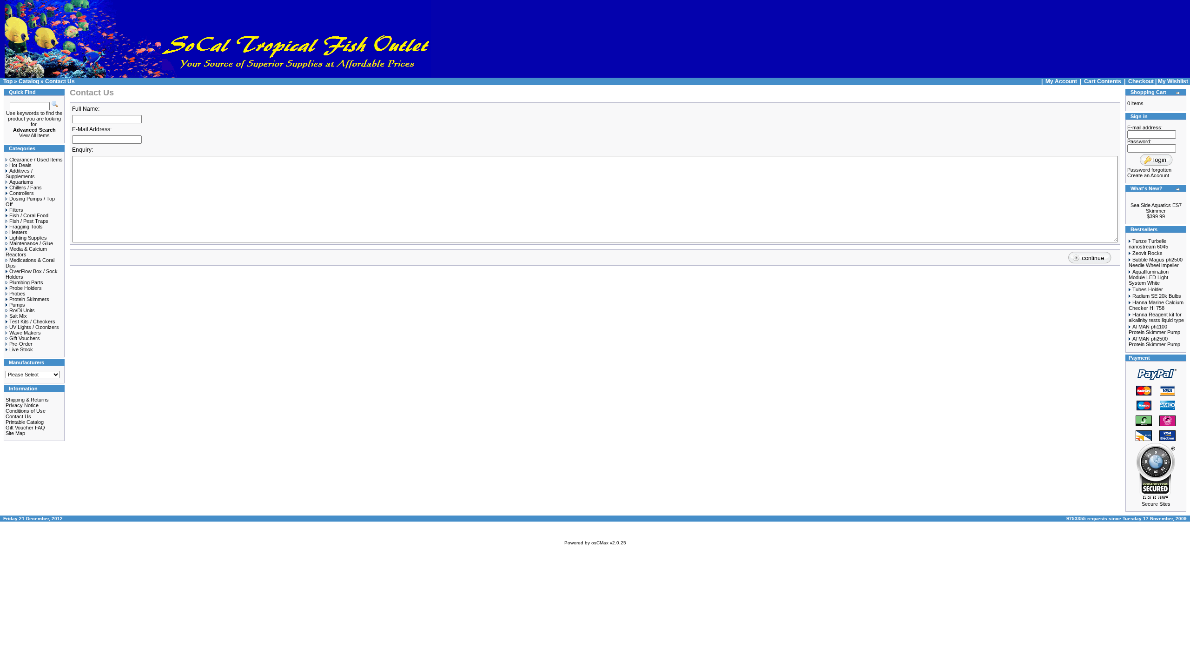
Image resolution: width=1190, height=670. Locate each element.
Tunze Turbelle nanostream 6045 (1148, 243)
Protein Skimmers (29, 299)
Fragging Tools (26, 226)
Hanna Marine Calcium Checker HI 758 (1156, 305)
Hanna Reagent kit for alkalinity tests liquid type (1156, 317)
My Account (1061, 81)
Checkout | (1143, 81)
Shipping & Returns (27, 399)
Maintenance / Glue (31, 243)
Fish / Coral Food (28, 215)
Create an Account (1148, 175)
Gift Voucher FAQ (25, 427)
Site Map (15, 433)
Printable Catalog (25, 422)
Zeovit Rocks (1147, 253)
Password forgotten (1149, 170)
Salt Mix (18, 316)
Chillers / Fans (25, 187)
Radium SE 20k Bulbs (1156, 296)
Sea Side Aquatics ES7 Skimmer (1156, 208)
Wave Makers (25, 332)
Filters (16, 210)
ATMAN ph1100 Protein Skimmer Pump (1154, 329)
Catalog (29, 81)
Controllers (21, 193)
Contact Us (60, 81)
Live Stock (21, 349)
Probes (17, 293)
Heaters (18, 232)
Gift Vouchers (24, 338)
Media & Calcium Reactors (26, 251)
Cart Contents (1102, 81)
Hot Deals (20, 165)
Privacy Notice (22, 405)
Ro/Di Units (22, 310)
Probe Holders (25, 288)
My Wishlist (1173, 81)
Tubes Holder (1147, 289)
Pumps (17, 305)
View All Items (34, 135)
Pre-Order (21, 344)
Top (8, 81)
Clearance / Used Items (36, 159)
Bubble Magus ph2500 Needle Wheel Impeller (1156, 262)
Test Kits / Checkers (32, 321)
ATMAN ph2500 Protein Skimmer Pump (1154, 341)
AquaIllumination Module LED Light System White (1149, 277)
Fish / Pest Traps (28, 221)
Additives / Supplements (20, 173)
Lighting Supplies (28, 238)
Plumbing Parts (26, 282)
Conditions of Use (26, 411)
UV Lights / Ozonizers (34, 327)
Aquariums (21, 182)
